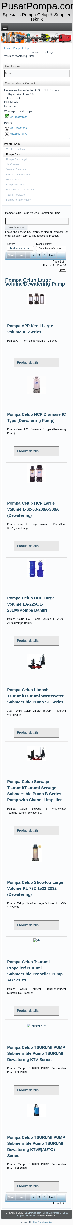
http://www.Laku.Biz (42, 1222)
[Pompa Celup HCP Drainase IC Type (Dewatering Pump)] (36, 393)
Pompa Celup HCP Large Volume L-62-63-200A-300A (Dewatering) (33, 509)
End (61, 255)
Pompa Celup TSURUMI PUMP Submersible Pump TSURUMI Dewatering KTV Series (36, 1053)
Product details (28, 362)
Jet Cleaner (12, 164)
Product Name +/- (19, 248)
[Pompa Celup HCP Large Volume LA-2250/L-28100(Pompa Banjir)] (36, 577)
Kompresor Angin (15, 184)
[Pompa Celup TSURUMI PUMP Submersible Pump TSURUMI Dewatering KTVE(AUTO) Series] (36, 1116)
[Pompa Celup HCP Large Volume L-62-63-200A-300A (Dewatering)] (36, 482)
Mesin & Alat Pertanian (18, 174)
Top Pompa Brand (16, 149)
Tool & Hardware (15, 194)
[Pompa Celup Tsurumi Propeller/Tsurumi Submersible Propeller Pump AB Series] (36, 940)
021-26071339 (18, 128)
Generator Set (14, 179)
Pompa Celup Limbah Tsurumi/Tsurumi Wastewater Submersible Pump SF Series (35, 696)
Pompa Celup (13, 154)
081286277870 (18, 117)
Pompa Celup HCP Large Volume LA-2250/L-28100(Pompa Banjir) (31, 604)
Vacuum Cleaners (16, 169)
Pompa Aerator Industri (18, 199)
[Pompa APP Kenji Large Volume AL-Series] (36, 305)
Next (52, 255)
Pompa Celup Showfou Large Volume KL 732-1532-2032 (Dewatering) (35, 888)
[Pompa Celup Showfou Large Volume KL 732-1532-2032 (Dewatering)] (36, 861)
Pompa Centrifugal (16, 159)
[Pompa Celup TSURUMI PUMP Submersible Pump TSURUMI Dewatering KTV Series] (36, 1025)
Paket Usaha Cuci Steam (20, 189)
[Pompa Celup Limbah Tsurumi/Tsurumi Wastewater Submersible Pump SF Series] (36, 669)
